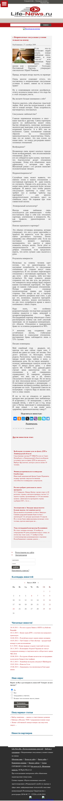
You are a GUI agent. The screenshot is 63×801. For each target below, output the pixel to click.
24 (14, 609)
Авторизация (21, 555)
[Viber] (35, 418)
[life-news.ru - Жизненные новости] (31, 16)
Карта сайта (42, 759)
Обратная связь (44, 3)
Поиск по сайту (30, 759)
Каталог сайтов (34, 763)
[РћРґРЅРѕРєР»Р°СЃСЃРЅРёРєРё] (19, 418)
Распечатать (31, 423)
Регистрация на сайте (24, 552)
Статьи (44, 763)
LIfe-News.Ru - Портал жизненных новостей (27, 749)
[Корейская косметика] (31, 29)
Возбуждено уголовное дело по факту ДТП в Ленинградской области (30, 452)
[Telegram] (48, 418)
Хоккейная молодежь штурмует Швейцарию (35, 661)
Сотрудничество (29, 1)
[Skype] (44, 418)
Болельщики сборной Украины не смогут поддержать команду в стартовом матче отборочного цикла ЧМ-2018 (31, 651)
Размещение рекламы (41, 1)
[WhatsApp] (39, 418)
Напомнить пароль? (20, 570)
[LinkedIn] (31, 418)
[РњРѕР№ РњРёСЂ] (23, 418)
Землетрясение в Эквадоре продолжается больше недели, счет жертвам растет (29, 508)
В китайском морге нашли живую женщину (35, 638)
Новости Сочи (25, 664)
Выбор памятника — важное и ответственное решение (31, 717)
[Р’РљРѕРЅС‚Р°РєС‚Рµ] (15, 418)
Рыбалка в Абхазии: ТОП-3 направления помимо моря (31, 720)
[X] (27, 418)
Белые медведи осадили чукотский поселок (34, 646)
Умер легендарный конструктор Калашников (30, 528)
